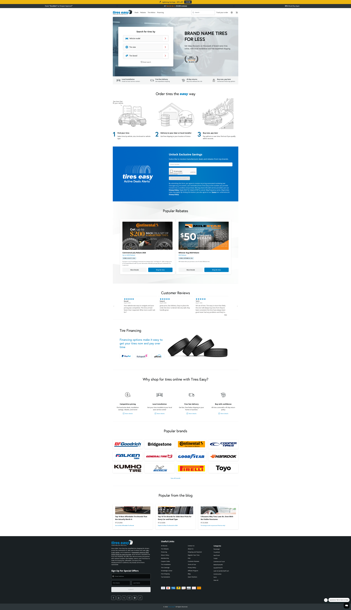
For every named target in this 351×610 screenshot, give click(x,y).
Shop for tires (160, 270)
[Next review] (237, 306)
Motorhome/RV (218, 565)
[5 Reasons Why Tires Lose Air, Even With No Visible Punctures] (218, 510)
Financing (160, 12)
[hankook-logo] (223, 456)
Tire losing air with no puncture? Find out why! (213, 525)
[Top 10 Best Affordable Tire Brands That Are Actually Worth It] (132, 510)
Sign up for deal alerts (179, 178)
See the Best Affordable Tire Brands (124, 525)
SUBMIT (131, 590)
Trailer (216, 558)
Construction (217, 574)
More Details (134, 270)
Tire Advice (151, 12)
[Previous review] (114, 306)
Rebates (143, 12)
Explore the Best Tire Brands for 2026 (168, 525)
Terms (214, 192)
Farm (215, 577)
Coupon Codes (165, 561)
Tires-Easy (171, 607)
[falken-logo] (128, 456)
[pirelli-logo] (191, 468)
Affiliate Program (193, 571)
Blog (189, 574)
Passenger (217, 549)
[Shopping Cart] (236, 12)
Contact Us (191, 546)
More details (129, 413)
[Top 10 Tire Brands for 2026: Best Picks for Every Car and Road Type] (175, 510)
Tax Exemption (165, 577)
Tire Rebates (165, 549)
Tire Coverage (165, 567)
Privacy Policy (174, 190)
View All (216, 580)
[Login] (231, 12)
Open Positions (192, 577)
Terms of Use (192, 564)
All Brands (164, 546)
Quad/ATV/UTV (218, 568)
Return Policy (165, 555)
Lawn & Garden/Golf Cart (221, 571)
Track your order (222, 12)
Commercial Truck (219, 561)
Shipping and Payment (195, 552)
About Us (190, 549)
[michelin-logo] (160, 468)
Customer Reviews (193, 561)
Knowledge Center (166, 571)
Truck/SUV (217, 552)
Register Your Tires (193, 555)
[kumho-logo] (128, 468)
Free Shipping (165, 574)
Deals (136, 12)
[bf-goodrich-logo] (128, 444)
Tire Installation (166, 564)
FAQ (189, 558)
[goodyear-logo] (191, 456)
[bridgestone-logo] (160, 444)
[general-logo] (160, 456)
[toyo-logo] (223, 468)
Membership (165, 558)
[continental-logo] (191, 444)
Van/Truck (217, 555)
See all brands (175, 478)
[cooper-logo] (223, 444)
